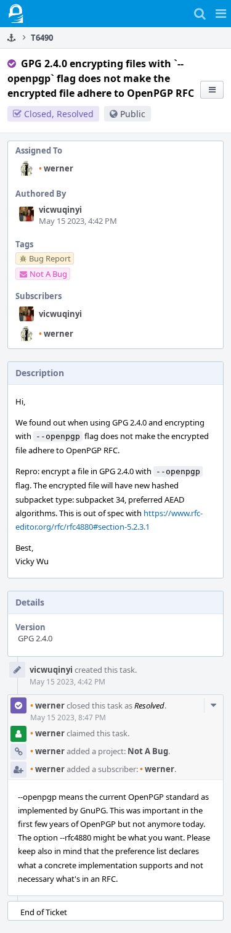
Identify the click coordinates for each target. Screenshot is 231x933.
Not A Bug (148, 751)
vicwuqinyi (60, 209)
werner (56, 168)
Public (132, 114)
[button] (221, 13)
